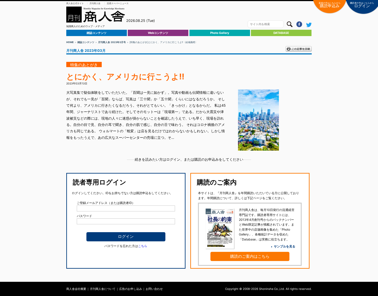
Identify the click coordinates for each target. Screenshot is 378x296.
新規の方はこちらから (330, 5)
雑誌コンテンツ (97, 33)
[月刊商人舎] (95, 15)
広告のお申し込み (130, 289)
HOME (70, 42)
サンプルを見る (284, 246)
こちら (142, 246)
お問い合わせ (154, 289)
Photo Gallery (219, 33)
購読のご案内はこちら (250, 256)
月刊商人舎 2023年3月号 (112, 42)
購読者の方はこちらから (362, 5)
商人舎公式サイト (75, 3)
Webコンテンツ (158, 33)
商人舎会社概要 (76, 289)
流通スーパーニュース (118, 3)
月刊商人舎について (103, 289)
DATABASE (281, 33)
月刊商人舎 (94, 3)
